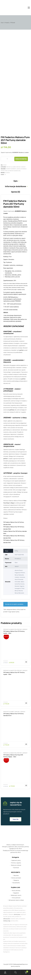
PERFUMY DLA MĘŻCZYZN (9, 629)
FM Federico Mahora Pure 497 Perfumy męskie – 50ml (14, 673)
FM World (7, 172)
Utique (12, 503)
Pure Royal (6, 503)
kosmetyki (21, 846)
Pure (25, 500)
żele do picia (17, 914)
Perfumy (5, 283)
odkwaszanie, (6, 918)
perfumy (11, 410)
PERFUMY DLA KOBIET (11, 166)
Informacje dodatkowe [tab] (15, 186)
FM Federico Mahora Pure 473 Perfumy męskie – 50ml (14, 632)
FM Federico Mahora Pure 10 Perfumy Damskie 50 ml (13, 714)
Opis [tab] (16, 181)
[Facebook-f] (11, 956)
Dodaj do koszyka (21, 159)
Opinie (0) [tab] (15, 192)
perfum (21, 350)
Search (15, 972)
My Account (5, 972)
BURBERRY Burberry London (13, 168)
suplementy (11, 846)
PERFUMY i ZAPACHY (21, 166)
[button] (15, 819)
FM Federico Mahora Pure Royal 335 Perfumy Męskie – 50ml (13, 756)
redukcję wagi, (6, 920)
